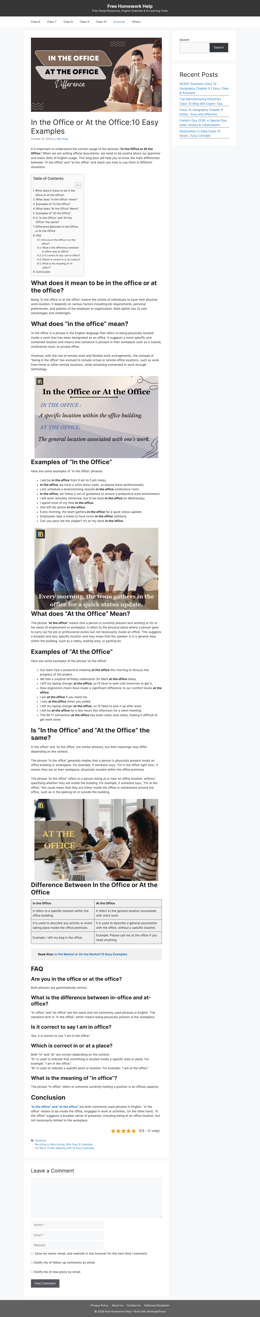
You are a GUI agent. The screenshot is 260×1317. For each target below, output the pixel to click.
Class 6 (35, 21)
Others (136, 21)
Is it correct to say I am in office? (61, 255)
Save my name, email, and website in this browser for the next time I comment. (91, 1253)
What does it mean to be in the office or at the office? (55, 193)
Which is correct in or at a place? (61, 259)
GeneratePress (156, 1311)
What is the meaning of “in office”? (57, 265)
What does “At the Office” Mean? (57, 208)
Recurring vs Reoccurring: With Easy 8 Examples (64, 1144)
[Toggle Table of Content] (76, 185)
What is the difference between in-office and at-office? (60, 249)
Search (184, 40)
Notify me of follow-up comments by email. (65, 1262)
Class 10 (101, 21)
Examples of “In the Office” (53, 204)
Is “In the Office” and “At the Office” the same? (54, 220)
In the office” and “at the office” (55, 1106)
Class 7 (51, 21)
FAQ (38, 235)
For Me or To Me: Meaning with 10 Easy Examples (64, 1148)
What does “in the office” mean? (56, 199)
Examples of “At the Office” (53, 213)
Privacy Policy (99, 1305)
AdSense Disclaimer (156, 1305)
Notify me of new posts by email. (57, 1272)
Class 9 (84, 21)
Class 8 (68, 21)
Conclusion (43, 271)
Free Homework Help (130, 6)
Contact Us (134, 1305)
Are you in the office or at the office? (58, 241)
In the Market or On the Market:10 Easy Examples (90, 954)
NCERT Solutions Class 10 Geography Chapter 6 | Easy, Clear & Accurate (204, 88)
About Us (117, 1305)
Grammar (119, 21)
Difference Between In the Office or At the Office (56, 229)
